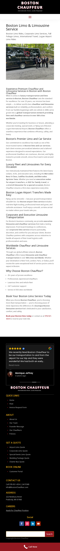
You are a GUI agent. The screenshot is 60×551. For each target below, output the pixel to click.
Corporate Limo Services (36, 33)
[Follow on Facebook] (21, 523)
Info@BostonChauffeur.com (17, 487)
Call (7, 484)
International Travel (29, 36)
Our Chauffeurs (15, 430)
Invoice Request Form (18, 407)
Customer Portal (16, 471)
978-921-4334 (14, 484)
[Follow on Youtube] (38, 523)
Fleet (11, 404)
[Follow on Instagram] (27, 523)
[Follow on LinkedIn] (33, 523)
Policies (12, 434)
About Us (13, 419)
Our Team (13, 423)
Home (11, 400)
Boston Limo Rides (14, 33)
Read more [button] (20, 365)
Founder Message (16, 426)
